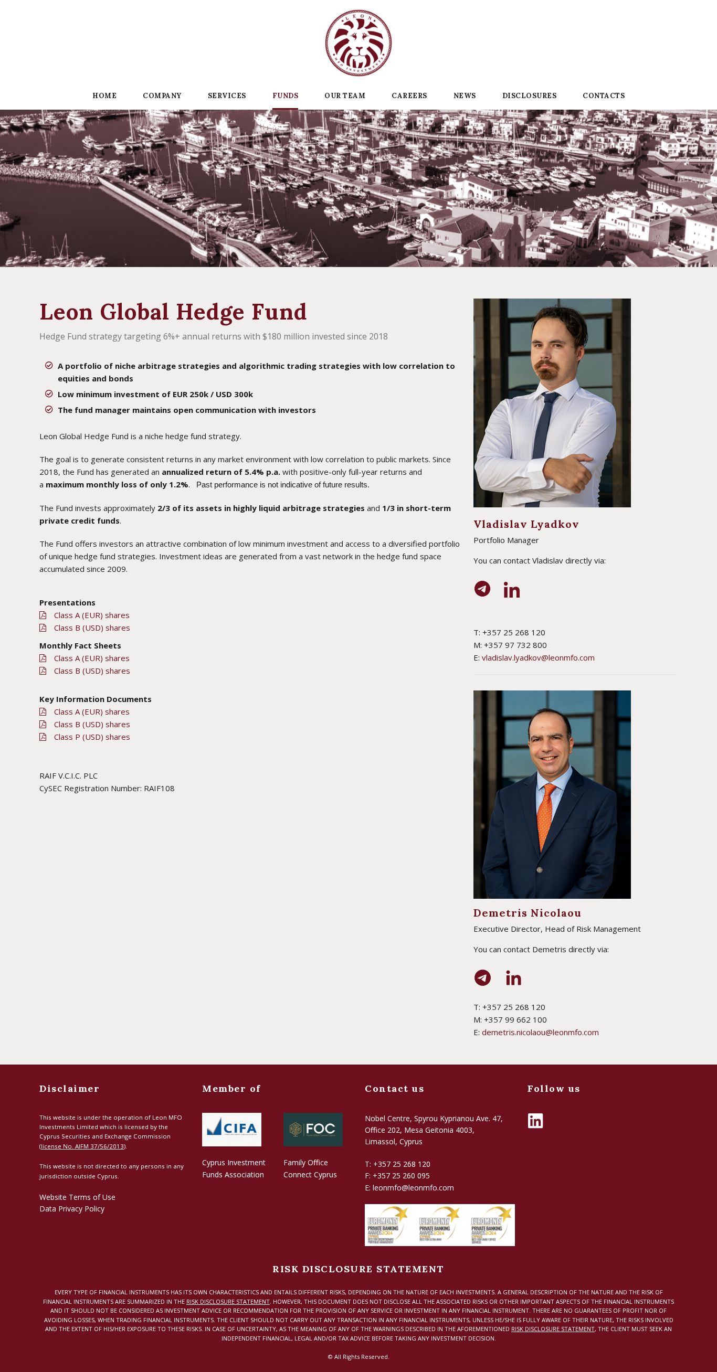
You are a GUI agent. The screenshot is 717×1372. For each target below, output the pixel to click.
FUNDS (285, 95)
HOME (104, 95)
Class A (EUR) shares (92, 615)
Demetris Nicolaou (527, 912)
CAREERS (409, 95)
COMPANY (162, 95)
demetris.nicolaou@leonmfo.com (540, 1032)
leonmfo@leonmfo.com (413, 1188)
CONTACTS (604, 95)
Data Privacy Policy (71, 1209)
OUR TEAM (344, 95)
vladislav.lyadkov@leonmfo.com (538, 657)
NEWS (465, 95)
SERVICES (227, 95)
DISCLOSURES (529, 95)
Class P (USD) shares (92, 736)
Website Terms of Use (77, 1197)
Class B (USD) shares (92, 627)
